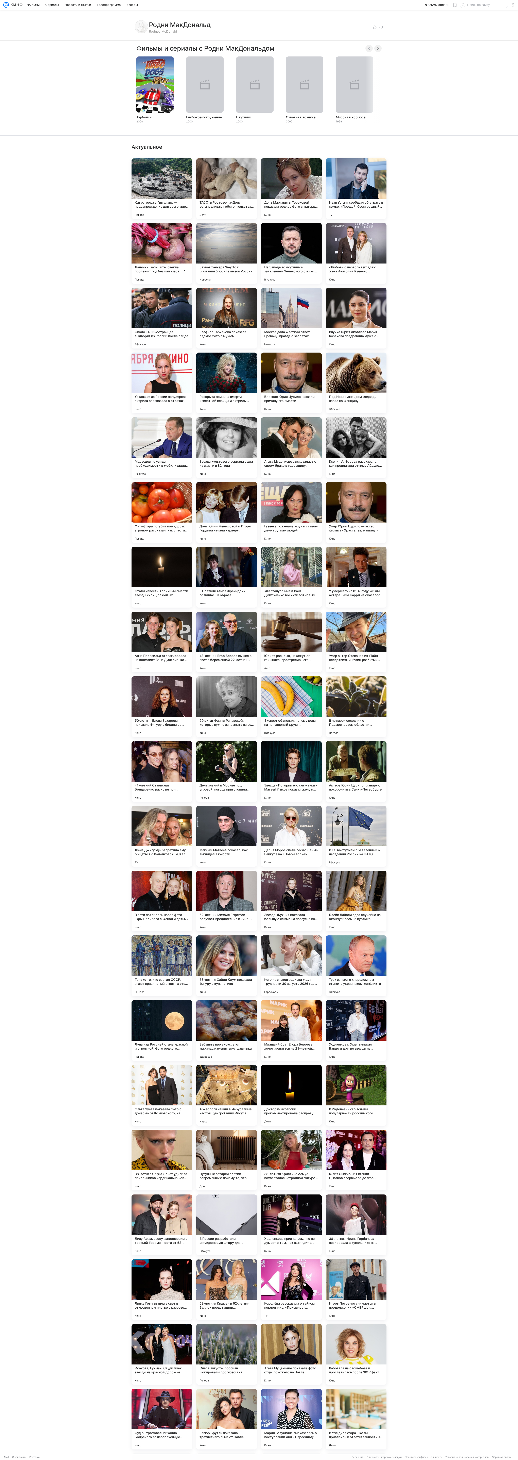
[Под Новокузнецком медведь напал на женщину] (356, 383)
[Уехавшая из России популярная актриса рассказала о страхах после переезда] (162, 383)
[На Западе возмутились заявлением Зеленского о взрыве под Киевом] (291, 253)
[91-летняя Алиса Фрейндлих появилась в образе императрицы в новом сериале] (226, 577)
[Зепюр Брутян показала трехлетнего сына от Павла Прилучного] (226, 1419)
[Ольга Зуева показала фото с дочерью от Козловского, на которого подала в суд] (162, 1095)
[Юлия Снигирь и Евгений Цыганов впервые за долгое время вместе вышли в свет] (356, 1160)
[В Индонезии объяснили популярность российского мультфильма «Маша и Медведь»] (356, 1095)
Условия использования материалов (467, 1457)
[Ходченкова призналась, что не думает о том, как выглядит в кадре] (291, 1224)
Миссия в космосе (350, 117)
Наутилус (244, 117)
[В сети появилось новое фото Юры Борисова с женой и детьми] (162, 901)
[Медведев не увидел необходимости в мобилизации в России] (162, 447)
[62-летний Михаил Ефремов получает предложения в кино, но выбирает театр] (226, 901)
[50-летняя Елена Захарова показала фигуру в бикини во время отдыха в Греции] (162, 706)
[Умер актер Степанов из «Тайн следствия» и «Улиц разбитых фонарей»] (356, 642)
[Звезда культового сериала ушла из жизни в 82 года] (226, 447)
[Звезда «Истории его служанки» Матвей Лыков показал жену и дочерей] (291, 771)
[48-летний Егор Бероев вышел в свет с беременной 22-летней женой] (226, 642)
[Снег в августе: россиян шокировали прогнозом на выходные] (226, 1354)
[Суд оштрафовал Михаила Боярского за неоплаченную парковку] (162, 1419)
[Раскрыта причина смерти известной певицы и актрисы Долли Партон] (226, 383)
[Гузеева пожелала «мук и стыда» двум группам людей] (291, 512)
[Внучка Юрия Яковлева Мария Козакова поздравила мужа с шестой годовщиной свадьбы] (356, 318)
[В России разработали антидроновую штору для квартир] (226, 1224)
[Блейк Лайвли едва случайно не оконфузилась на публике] (356, 901)
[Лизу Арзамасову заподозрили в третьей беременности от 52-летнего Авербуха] (162, 1224)
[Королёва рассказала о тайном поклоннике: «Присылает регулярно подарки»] (291, 1289)
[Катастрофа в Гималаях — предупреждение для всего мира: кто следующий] (162, 188)
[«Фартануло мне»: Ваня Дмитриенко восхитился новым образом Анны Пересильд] (291, 577)
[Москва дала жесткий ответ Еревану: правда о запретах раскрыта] (291, 318)
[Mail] (6, 5)
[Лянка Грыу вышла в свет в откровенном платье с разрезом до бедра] (162, 1289)
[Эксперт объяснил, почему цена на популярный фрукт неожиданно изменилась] (291, 706)
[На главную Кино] (15, 5)
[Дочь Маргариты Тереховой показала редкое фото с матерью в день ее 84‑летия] (291, 188)
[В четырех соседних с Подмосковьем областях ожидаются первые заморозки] (356, 706)
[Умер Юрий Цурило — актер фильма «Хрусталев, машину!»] (356, 512)
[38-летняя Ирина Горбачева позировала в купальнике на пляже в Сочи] (356, 1224)
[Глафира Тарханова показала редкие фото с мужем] (226, 318)
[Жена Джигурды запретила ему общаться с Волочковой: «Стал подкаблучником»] (162, 836)
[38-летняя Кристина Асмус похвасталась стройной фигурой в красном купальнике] (291, 1160)
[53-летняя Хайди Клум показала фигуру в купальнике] (226, 965)
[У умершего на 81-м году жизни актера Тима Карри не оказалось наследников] (356, 577)
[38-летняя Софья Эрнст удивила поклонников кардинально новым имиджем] (162, 1160)
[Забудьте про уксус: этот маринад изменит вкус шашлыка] (226, 1030)
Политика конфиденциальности (423, 1457)
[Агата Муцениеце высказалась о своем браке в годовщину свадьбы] (291, 447)
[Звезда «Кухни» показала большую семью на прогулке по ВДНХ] (291, 901)
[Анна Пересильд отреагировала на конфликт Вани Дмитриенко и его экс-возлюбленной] (162, 642)
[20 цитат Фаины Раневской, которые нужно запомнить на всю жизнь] (226, 706)
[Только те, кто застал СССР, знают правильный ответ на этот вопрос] (162, 965)
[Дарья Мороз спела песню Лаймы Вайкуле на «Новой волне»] (291, 836)
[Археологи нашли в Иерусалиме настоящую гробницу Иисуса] (226, 1095)
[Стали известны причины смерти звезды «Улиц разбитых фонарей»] (162, 577)
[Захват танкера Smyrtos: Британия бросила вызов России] (226, 253)
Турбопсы (144, 117)
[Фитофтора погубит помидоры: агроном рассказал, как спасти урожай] (162, 512)
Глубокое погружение (204, 117)
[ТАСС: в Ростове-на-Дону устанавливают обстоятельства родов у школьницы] (226, 188)
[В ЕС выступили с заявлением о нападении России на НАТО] (356, 836)
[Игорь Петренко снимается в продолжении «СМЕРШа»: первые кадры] (356, 1289)
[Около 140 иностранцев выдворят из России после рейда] (162, 318)
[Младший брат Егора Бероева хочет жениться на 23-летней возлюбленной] (291, 1030)
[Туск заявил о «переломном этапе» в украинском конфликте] (356, 965)
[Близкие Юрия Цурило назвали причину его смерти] (291, 383)
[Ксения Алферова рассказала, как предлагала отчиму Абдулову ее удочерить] (356, 447)
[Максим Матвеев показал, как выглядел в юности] (226, 836)
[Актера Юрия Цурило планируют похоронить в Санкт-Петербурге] (356, 771)
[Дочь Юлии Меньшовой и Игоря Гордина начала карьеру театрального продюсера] (226, 512)
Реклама (34, 1457)
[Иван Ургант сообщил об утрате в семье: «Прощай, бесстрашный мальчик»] (356, 188)
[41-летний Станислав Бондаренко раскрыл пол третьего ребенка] (162, 771)
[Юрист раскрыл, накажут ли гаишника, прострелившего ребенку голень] (291, 642)
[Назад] (369, 48)
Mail (6, 1457)
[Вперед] (378, 48)
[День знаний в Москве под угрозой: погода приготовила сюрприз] (226, 771)
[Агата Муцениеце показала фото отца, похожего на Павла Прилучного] (291, 1354)
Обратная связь (501, 1457)
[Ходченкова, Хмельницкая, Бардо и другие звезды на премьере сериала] (356, 1030)
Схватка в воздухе (300, 117)
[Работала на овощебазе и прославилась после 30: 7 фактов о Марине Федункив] (356, 1354)
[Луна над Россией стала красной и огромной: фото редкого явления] (162, 1030)
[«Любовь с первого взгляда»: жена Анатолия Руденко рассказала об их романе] (356, 253)
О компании (19, 1457)
